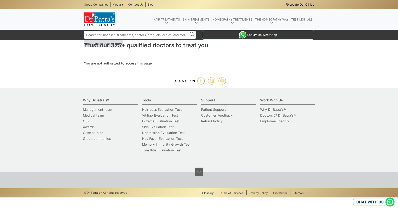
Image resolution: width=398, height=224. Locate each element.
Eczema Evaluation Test (161, 121)
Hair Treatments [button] (166, 19)
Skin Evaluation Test (158, 127)
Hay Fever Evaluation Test (162, 138)
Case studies (93, 133)
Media (117, 4)
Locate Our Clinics (301, 4)
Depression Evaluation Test (163, 133)
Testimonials (302, 19)
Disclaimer (280, 193)
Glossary (208, 193)
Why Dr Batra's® (273, 109)
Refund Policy (212, 121)
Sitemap (298, 193)
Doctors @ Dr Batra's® (278, 115)
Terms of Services (231, 193)
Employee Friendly (274, 121)
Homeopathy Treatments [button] (232, 19)
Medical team (93, 115)
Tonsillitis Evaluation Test (162, 150)
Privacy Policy (258, 193)
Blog (151, 4)
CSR (86, 121)
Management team (97, 109)
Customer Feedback (217, 115)
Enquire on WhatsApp (262, 35)
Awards (89, 127)
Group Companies (96, 4)
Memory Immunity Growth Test (166, 144)
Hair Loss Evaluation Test (162, 109)
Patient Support (213, 109)
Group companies (97, 138)
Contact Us (135, 4)
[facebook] (201, 81)
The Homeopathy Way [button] (271, 19)
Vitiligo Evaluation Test (160, 115)
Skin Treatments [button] (196, 19)
